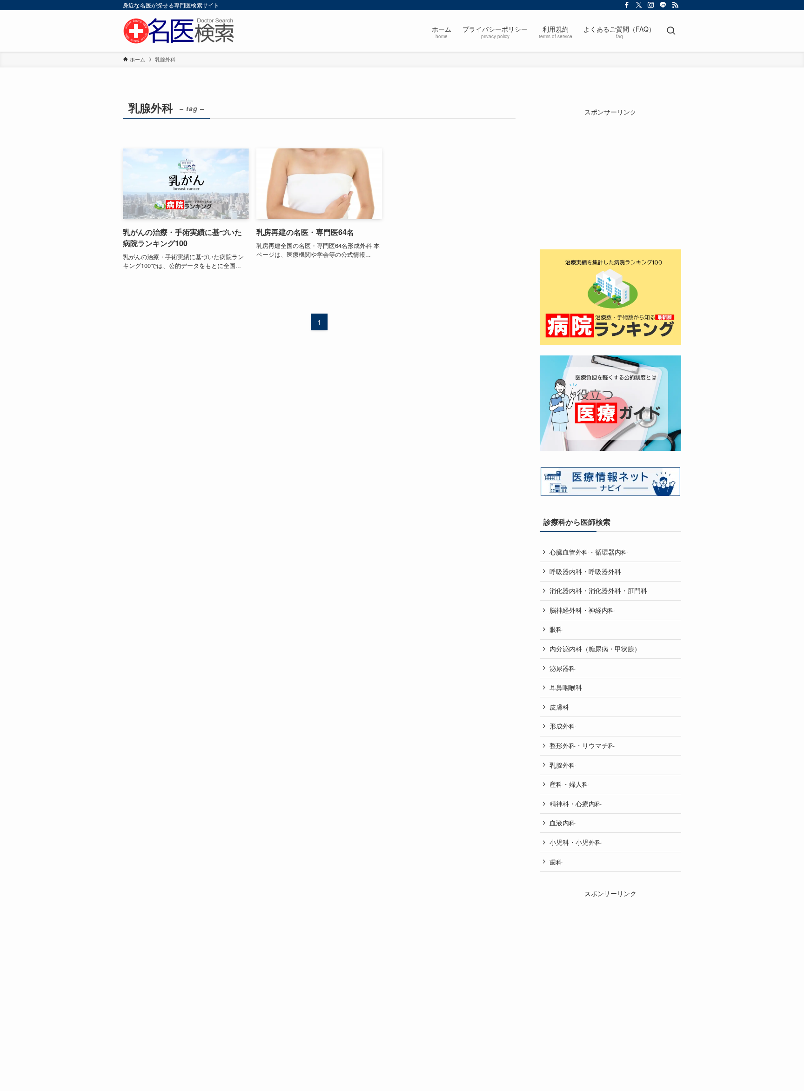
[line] (663, 5)
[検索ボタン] (671, 31)
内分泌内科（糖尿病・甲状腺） (595, 648)
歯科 (556, 861)
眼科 (556, 629)
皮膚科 (559, 706)
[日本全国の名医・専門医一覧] (178, 31)
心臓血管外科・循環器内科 (588, 551)
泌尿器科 (562, 668)
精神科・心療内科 (575, 803)
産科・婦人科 (569, 784)
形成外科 (562, 725)
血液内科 (562, 822)
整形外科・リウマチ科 (582, 745)
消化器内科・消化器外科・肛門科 (598, 590)
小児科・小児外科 (575, 842)
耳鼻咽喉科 (565, 687)
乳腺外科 (562, 765)
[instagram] (651, 5)
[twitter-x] (639, 5)
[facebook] (627, 5)
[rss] (675, 5)
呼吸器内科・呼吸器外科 (585, 571)
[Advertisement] (610, 175)
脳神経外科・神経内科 (582, 610)
